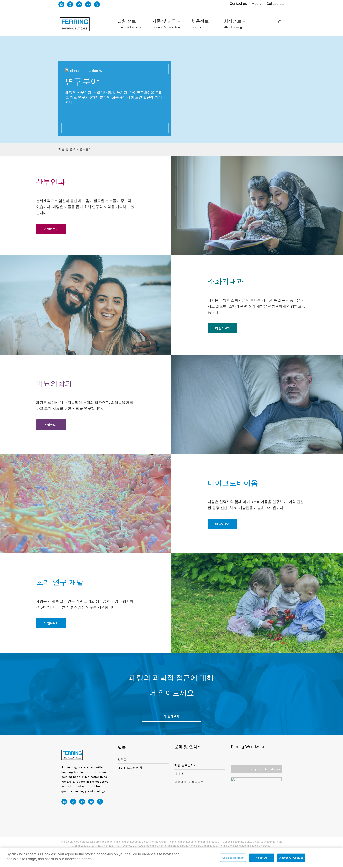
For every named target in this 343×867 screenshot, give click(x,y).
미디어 (179, 773)
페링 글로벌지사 (185, 765)
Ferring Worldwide (247, 746)
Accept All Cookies (291, 857)
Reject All (262, 857)
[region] (171, 857)
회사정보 (233, 21)
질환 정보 (129, 21)
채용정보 (200, 21)
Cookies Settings (233, 857)
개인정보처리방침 (130, 767)
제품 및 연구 (166, 21)
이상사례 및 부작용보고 (190, 782)
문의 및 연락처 (187, 746)
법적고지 (124, 759)
